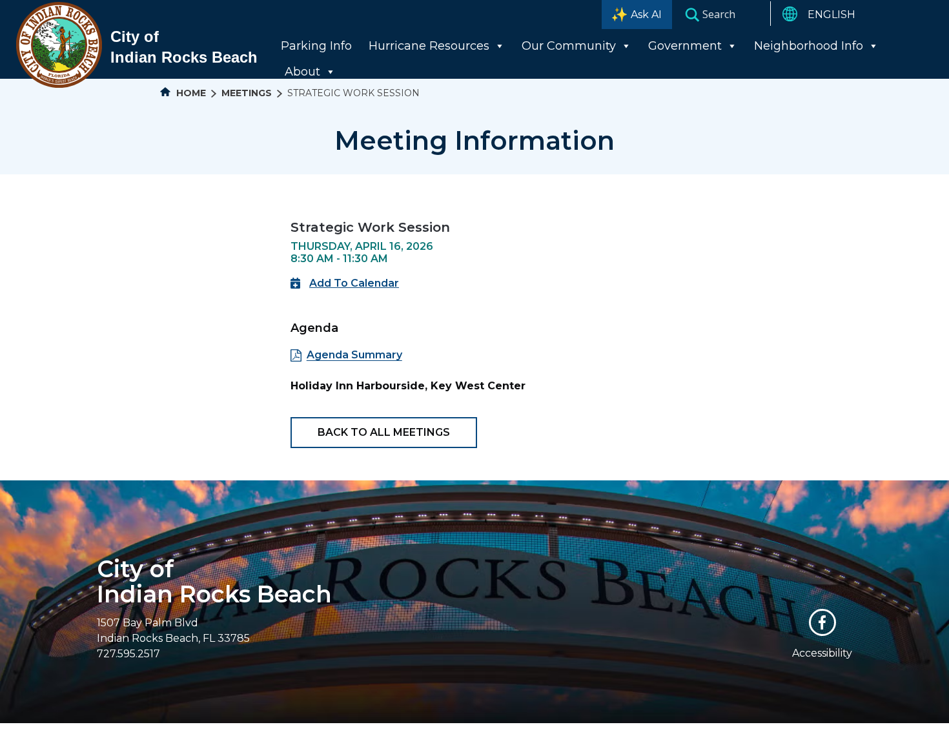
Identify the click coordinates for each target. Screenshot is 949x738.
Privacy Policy (588, 730)
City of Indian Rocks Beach (214, 581)
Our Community (569, 46)
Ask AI (646, 14)
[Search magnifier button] (692, 14)
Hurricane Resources (429, 46)
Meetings (246, 93)
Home (190, 93)
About (302, 72)
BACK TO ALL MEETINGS (384, 432)
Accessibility (822, 653)
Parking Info (316, 46)
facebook (822, 622)
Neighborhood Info (808, 46)
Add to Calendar (354, 283)
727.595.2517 (128, 654)
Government (685, 46)
